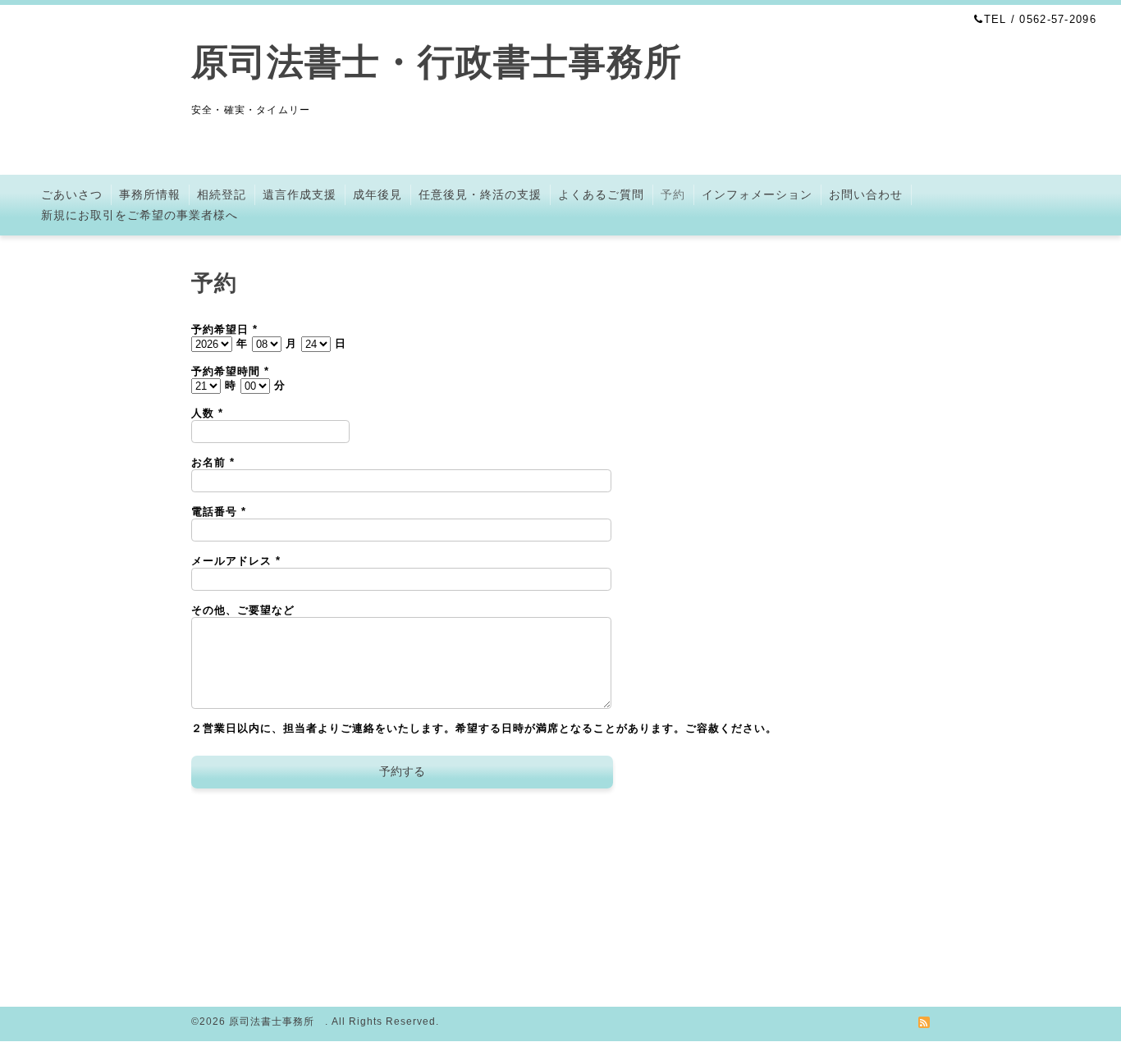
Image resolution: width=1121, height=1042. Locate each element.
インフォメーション (757, 194)
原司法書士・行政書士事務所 (455, 62)
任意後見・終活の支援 (480, 194)
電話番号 (218, 511)
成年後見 (377, 194)
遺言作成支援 (299, 194)
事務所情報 (150, 194)
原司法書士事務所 (277, 1021)
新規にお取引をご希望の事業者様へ (139, 215)
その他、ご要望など (243, 610)
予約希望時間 (230, 371)
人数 (207, 413)
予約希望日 (224, 329)
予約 (673, 194)
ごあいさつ (72, 194)
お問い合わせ (866, 194)
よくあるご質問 (601, 194)
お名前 (213, 462)
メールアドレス (236, 561)
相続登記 (221, 194)
